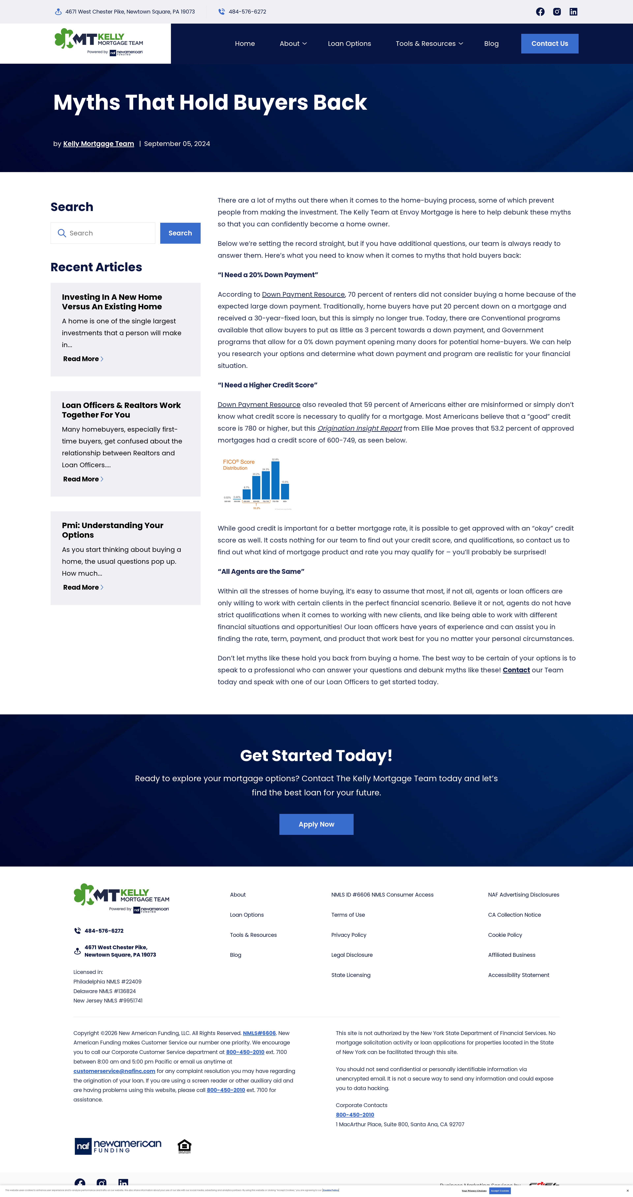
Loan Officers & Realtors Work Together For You (121, 410)
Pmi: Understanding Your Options (112, 530)
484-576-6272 (247, 11)
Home (245, 43)
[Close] (627, 1190)
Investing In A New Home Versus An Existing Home (112, 301)
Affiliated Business (512, 955)
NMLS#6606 (259, 1033)
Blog (491, 43)
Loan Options (349, 43)
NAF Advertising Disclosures (523, 894)
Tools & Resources (426, 43)
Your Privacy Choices (474, 1190)
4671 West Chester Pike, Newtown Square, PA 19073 (130, 11)
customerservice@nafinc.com (114, 1071)
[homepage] (98, 44)
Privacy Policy (349, 935)
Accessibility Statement (518, 975)
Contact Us (550, 43)
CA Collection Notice (514, 914)
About (290, 43)
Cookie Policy (505, 935)
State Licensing (351, 975)
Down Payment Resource (303, 294)
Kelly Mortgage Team (98, 143)
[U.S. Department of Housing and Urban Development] (184, 1146)
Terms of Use (348, 914)
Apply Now (316, 824)
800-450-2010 (245, 1052)
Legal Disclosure (352, 955)
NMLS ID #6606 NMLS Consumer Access (383, 894)
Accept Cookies (500, 1190)
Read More (81, 358)
